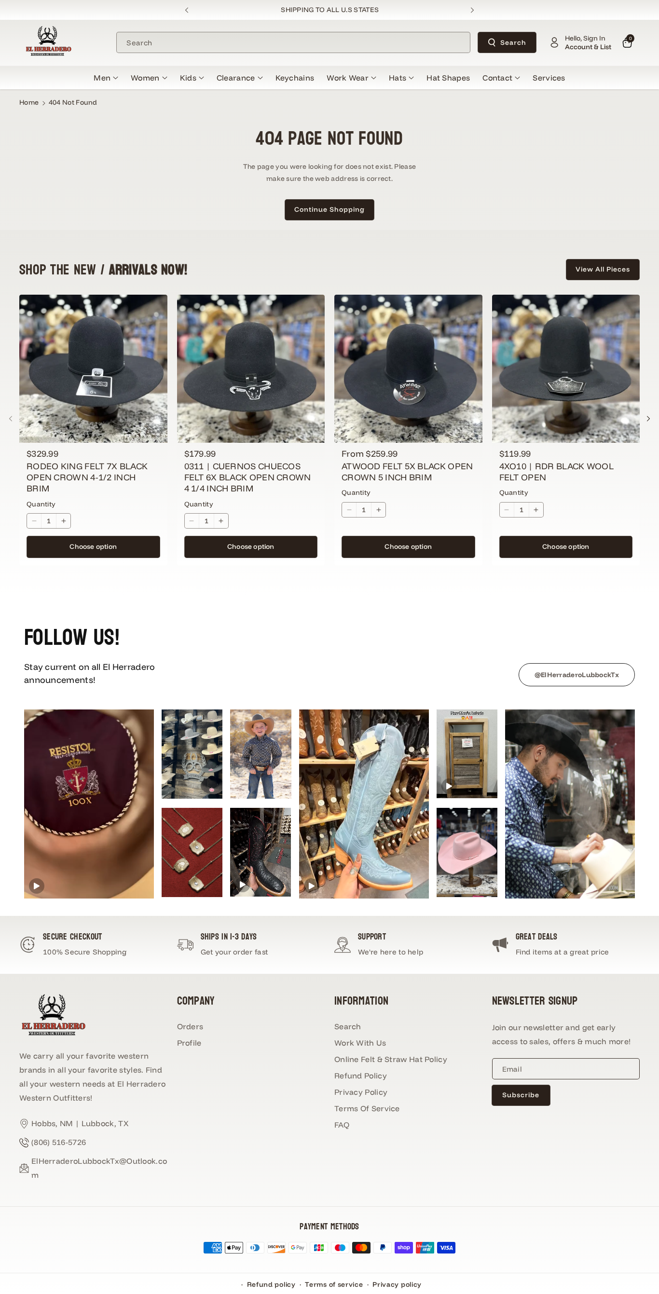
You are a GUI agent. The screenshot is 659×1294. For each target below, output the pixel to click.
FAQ (341, 1125)
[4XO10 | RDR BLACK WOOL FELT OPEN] (566, 369)
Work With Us (360, 1043)
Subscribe (520, 1094)
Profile (189, 1043)
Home (29, 102)
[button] (106, 78)
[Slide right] (648, 418)
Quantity (41, 504)
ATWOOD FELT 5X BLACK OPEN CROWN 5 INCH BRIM (407, 472)
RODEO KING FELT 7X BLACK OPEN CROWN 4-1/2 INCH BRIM (87, 477)
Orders (190, 1026)
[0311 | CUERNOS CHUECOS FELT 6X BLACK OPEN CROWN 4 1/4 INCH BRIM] (251, 369)
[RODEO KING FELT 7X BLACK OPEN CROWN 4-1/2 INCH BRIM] (93, 369)
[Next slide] (472, 10)
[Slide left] (10, 418)
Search (513, 42)
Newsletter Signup (535, 1001)
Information (361, 1001)
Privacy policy (397, 1284)
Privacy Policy (360, 1092)
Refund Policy (360, 1075)
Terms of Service (367, 1108)
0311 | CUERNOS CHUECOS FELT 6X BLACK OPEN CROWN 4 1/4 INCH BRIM (247, 477)
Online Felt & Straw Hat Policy (390, 1059)
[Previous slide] (186, 10)
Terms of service (334, 1284)
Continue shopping (329, 209)
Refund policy (271, 1284)
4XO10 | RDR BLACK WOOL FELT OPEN (556, 472)
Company (196, 1001)
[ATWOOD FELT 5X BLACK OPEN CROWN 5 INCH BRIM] (408, 369)
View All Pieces (603, 269)
